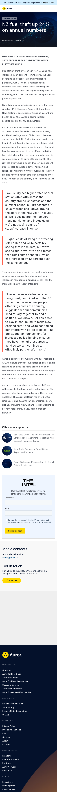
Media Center (10, 18)
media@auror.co (10, 557)
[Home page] (7, 8)
